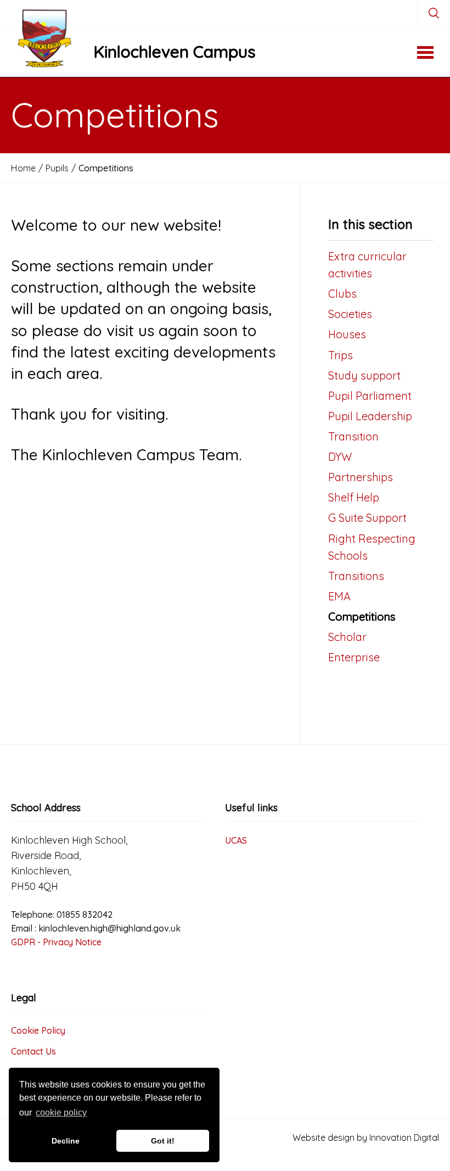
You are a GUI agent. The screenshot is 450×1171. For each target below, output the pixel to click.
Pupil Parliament (370, 396)
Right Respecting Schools (371, 547)
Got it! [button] (163, 1140)
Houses (347, 334)
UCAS (236, 840)
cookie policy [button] (61, 1112)
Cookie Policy (38, 1030)
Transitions (356, 576)
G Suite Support (367, 518)
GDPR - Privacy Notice (56, 941)
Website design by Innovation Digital (365, 1137)
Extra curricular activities (367, 264)
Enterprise (354, 657)
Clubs (342, 293)
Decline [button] (66, 1140)
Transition (353, 436)
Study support (364, 375)
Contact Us (33, 1051)
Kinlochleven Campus (174, 51)
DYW (340, 457)
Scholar (347, 637)
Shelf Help (353, 497)
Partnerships (360, 477)
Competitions (361, 616)
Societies (350, 314)
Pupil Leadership (370, 416)
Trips (340, 355)
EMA (339, 596)
